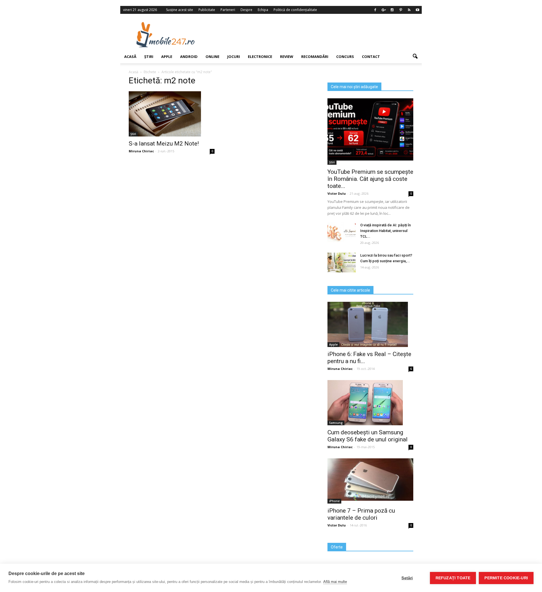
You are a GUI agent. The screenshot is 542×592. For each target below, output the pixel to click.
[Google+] (383, 9)
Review (286, 56)
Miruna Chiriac (141, 151)
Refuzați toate (453, 578)
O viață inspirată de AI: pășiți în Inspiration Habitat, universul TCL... (385, 230)
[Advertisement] (317, 34)
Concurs (345, 56)
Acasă (130, 56)
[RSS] (409, 9)
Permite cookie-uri (506, 578)
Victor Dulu (336, 193)
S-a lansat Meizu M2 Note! (164, 143)
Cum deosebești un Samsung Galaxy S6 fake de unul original (367, 436)
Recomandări (314, 56)
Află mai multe (335, 582)
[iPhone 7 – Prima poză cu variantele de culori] (370, 479)
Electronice (260, 56)
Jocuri (233, 56)
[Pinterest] (400, 9)
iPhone (334, 501)
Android (189, 56)
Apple (166, 56)
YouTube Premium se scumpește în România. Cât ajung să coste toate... (370, 178)
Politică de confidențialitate (295, 9)
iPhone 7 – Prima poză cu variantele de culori (361, 514)
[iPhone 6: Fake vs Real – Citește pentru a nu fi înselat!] (370, 324)
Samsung (336, 423)
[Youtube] (417, 9)
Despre (246, 9)
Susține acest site (179, 9)
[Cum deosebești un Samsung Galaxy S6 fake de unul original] (370, 402)
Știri (148, 56)
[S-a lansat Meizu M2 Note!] (172, 113)
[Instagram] (392, 9)
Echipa (263, 9)
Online (212, 56)
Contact (371, 56)
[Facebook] (375, 9)
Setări (407, 578)
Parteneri (227, 9)
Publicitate (206, 9)
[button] (415, 56)
